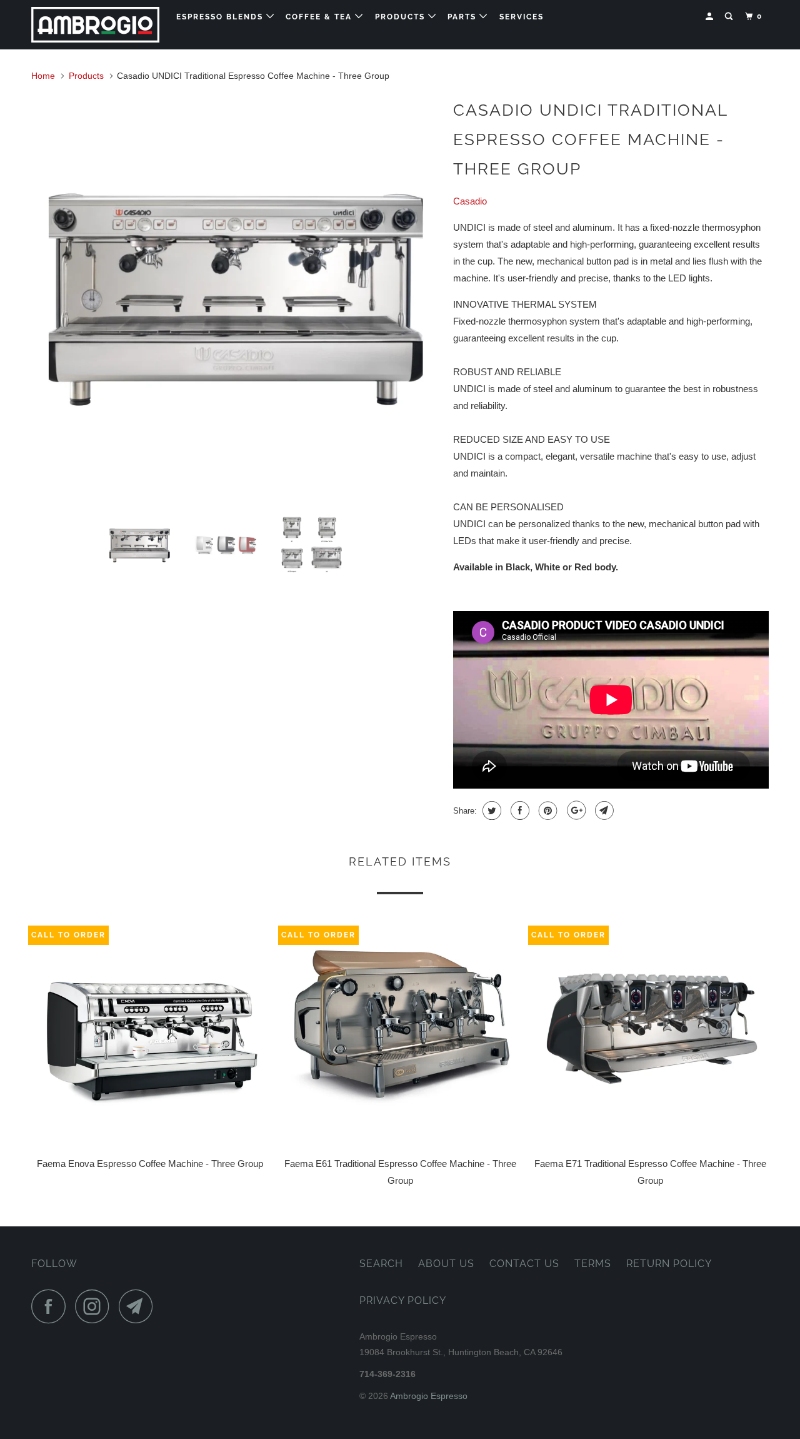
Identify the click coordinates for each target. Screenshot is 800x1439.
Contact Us (524, 1264)
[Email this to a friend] (603, 810)
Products (401, 17)
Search (381, 1264)
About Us (446, 1264)
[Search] (730, 16)
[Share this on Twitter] (490, 810)
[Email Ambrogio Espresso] (139, 1306)
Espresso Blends (221, 17)
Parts (463, 17)
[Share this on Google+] (575, 810)
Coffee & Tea (320, 17)
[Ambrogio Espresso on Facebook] (51, 1306)
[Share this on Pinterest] (547, 810)
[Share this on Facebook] (518, 810)
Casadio (470, 201)
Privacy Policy (402, 1300)
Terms (592, 1264)
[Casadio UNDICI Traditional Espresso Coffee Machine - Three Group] (236, 298)
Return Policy (669, 1264)
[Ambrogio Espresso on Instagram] (95, 1306)
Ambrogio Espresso (429, 1396)
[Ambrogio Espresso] (95, 24)
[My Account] (710, 16)
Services (521, 17)
